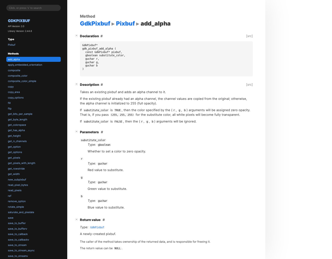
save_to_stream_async (21, 250)
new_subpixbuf (17, 179)
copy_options (16, 97)
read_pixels (15, 190)
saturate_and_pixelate (21, 212)
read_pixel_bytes (18, 184)
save (10, 217)
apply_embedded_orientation (25, 64)
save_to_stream (17, 245)
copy (11, 86)
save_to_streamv (18, 255)
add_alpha (14, 59)
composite (14, 70)
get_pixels (14, 157)
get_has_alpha (16, 130)
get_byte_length (17, 119)
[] (77, 35)
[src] (249, 36)
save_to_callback (18, 234)
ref (9, 195)
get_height (14, 135)
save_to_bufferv (17, 228)
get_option (14, 146)
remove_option (17, 201)
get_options (15, 152)
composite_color (17, 75)
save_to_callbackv (18, 239)
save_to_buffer (17, 223)
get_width (14, 173)
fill (9, 102)
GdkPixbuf (19, 20)
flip (10, 108)
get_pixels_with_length (21, 163)
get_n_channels (17, 141)
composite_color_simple (22, 81)
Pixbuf (11, 44)
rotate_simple (16, 206)
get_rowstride (16, 168)
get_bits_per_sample (20, 113)
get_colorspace (17, 124)
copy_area (14, 92)
